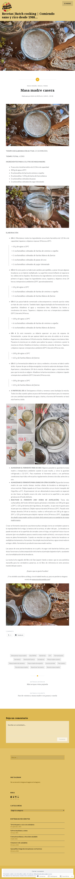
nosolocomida (50, 663)
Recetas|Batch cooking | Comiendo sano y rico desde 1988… (28, 15)
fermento (17, 659)
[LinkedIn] (18, 797)
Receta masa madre (53, 667)
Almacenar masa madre (18, 655)
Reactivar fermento (37, 667)
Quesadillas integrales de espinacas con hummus (26, 849)
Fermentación (58, 655)
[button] (11, 413)
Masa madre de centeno (17, 663)
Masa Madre (32, 86)
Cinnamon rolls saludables (18, 843)
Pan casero (61, 663)
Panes (45, 86)
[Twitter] (13, 797)
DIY (50, 655)
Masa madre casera (53, 659)
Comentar (62, 739)
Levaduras (41, 659)
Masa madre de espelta (35, 663)
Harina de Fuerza (29, 659)
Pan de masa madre (21, 667)
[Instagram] (16, 797)
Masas (40, 86)
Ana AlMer (35, 96)
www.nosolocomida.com (41, 579)
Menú (68, 3)
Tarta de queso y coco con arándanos (22, 824)
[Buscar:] (37, 757)
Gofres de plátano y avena (18, 830)
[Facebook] (11, 797)
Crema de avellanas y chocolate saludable (23, 837)
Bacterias (42, 655)
